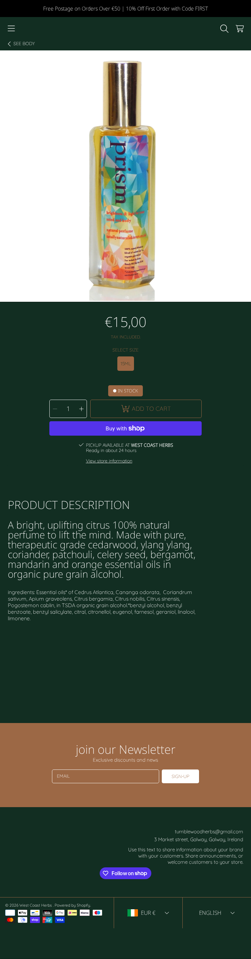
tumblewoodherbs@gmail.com (209, 831)
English (210, 912)
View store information (109, 461)
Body (24, 43)
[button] (11, 29)
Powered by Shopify (72, 905)
